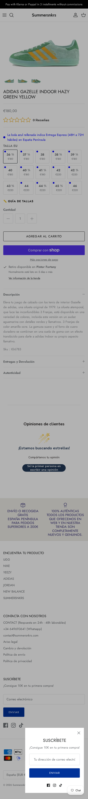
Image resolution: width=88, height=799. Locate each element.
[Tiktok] (60, 785)
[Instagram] (54, 785)
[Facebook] (48, 785)
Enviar (54, 773)
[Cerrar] (78, 732)
